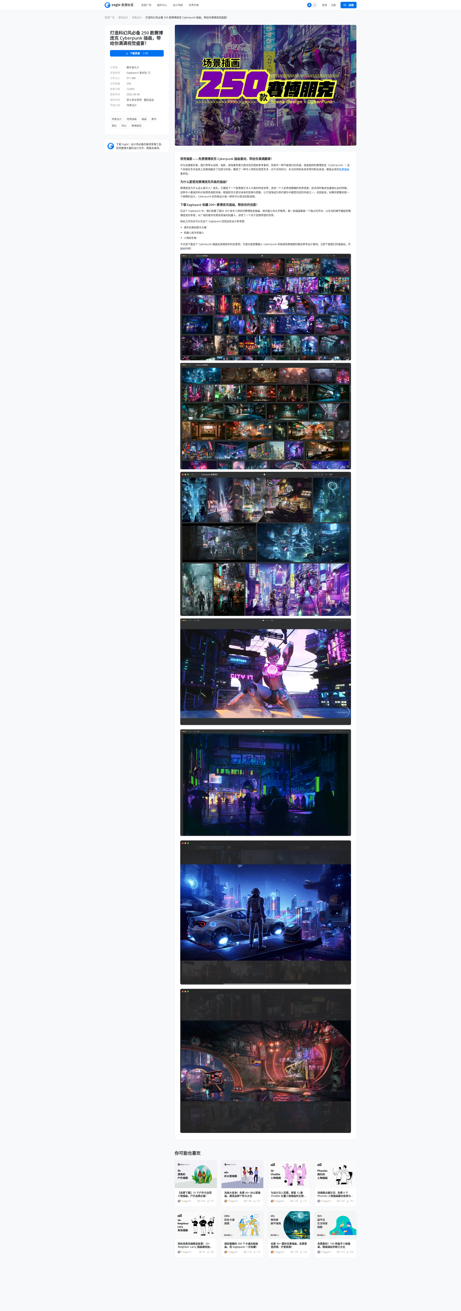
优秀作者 (194, 5)
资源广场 (146, 5)
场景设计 (137, 17)
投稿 (351, 5)
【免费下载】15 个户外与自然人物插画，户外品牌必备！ (195, 1194)
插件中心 (162, 5)
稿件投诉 (149, 99)
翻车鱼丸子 (133, 67)
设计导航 (178, 5)
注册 (333, 5)
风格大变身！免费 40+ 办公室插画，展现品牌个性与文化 (242, 1194)
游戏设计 (123, 17)
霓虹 (114, 125)
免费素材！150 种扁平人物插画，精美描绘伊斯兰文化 (333, 1245)
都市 (153, 119)
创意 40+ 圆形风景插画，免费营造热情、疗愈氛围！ (289, 1245)
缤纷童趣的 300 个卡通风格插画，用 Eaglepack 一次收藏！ (241, 1245)
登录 (324, 5)
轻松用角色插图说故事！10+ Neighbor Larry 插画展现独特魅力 (195, 1245)
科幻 (124, 125)
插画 (144, 119)
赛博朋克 (136, 125)
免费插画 (344, 169)
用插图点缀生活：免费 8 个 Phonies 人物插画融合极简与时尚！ (335, 1194)
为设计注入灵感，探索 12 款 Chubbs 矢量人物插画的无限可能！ (288, 1194)
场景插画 (132, 119)
